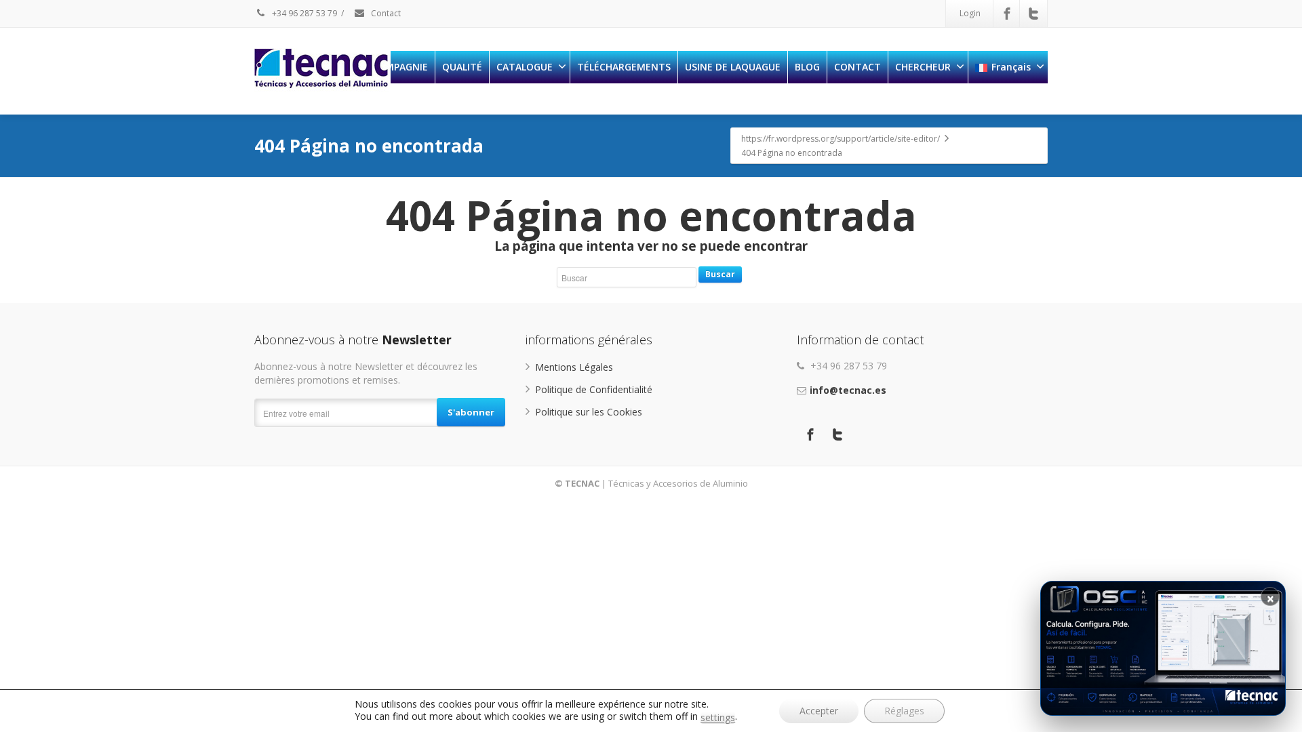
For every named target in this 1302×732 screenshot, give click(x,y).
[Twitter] (1033, 13)
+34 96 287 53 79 (303, 13)
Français (1011, 66)
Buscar (720, 274)
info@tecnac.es (848, 390)
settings (718, 718)
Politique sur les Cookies (588, 411)
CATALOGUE (524, 66)
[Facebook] (1007, 13)
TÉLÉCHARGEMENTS (624, 66)
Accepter (819, 710)
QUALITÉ (462, 66)
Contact (385, 13)
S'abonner (471, 412)
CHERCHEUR (923, 66)
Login (970, 13)
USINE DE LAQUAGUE (733, 66)
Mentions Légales (574, 367)
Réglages (904, 710)
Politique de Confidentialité (593, 389)
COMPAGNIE (400, 66)
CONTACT (857, 66)
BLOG (807, 66)
